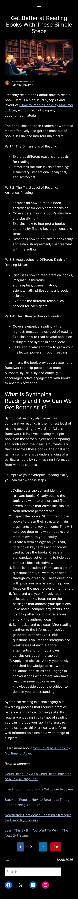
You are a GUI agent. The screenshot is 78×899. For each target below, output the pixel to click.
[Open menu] (39, 7)
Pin (55, 847)
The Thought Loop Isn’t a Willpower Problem (39, 789)
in (43, 847)
